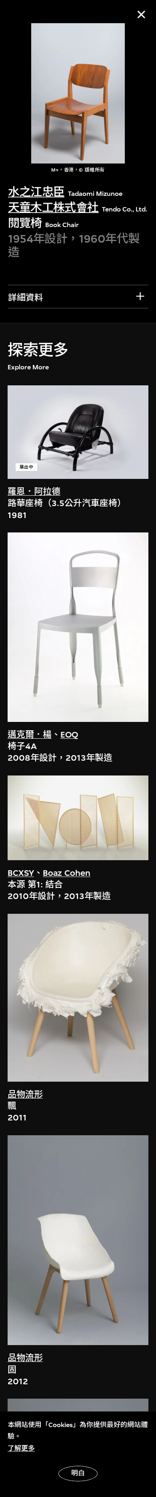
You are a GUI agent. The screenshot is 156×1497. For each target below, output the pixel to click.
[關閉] (141, 14)
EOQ (69, 735)
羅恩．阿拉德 (34, 491)
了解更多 (21, 1448)
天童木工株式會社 (53, 207)
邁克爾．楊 (30, 735)
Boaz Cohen (66, 873)
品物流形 (25, 1094)
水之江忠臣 (36, 192)
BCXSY (21, 873)
